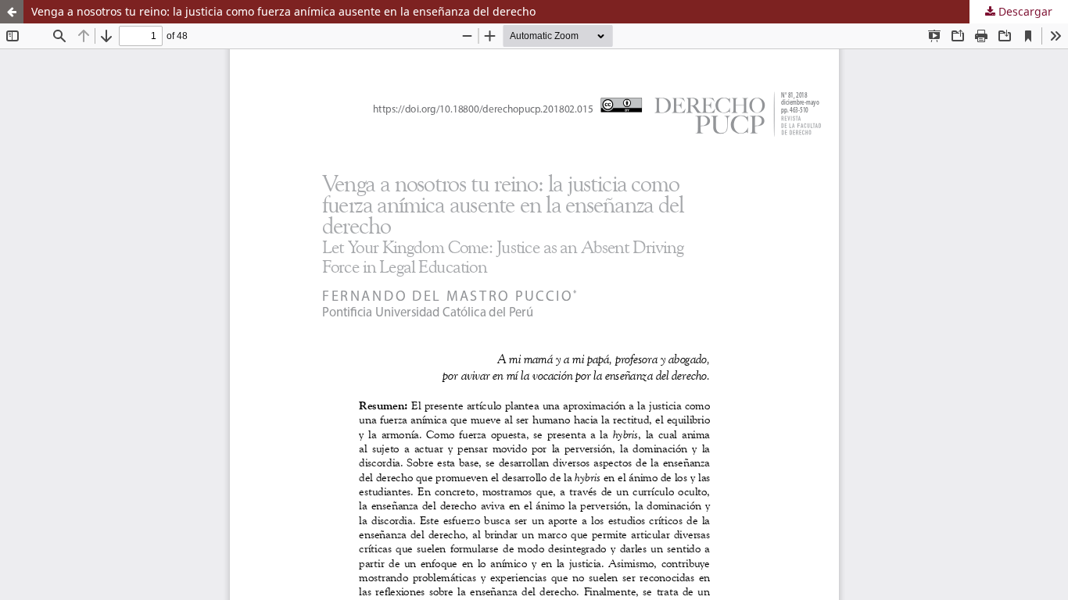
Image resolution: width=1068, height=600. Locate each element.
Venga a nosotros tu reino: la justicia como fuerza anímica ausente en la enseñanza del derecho (283, 11)
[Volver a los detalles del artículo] (11, 11)
